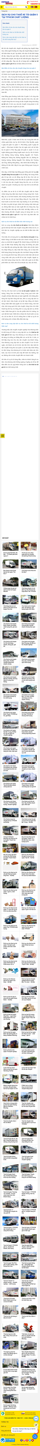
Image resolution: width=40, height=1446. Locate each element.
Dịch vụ (3, 1426)
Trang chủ (4, 11)
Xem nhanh (6, 23)
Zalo (36, 1418)
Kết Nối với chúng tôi (8, 1435)
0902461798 (32, 1418)
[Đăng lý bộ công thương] (10, 1440)
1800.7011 (20, 1418)
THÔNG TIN (4, 1422)
